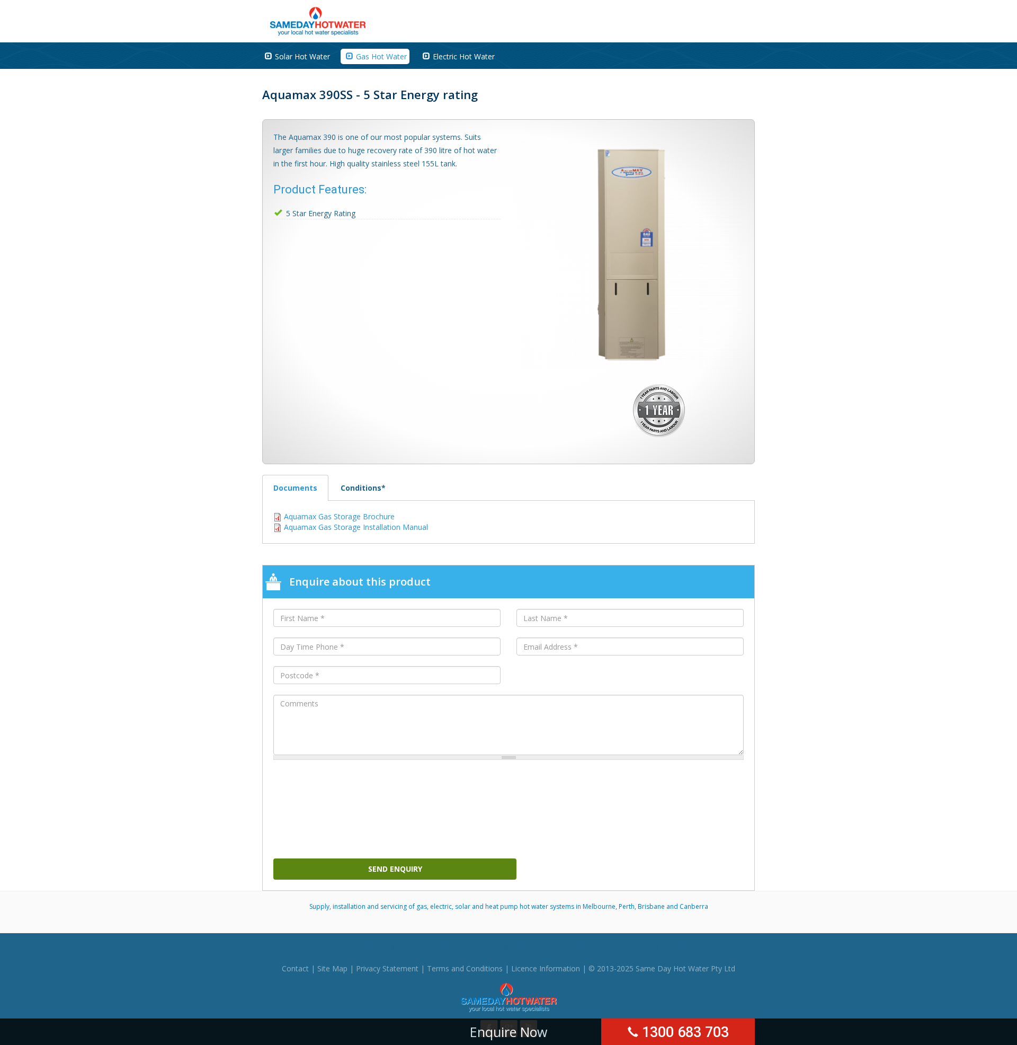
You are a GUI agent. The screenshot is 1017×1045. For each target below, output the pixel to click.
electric (468, 948)
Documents (300, 488)
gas (446, 948)
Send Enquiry (395, 869)
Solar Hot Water (302, 56)
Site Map (332, 968)
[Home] (318, 20)
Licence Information (545, 968)
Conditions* (363, 488)
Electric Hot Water (464, 56)
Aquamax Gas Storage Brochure (339, 516)
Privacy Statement (387, 968)
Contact (295, 968)
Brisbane (676, 948)
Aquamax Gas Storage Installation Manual (356, 527)
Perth (634, 948)
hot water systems (583, 948)
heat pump (530, 948)
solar (493, 948)
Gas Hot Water (381, 56)
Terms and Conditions (465, 968)
